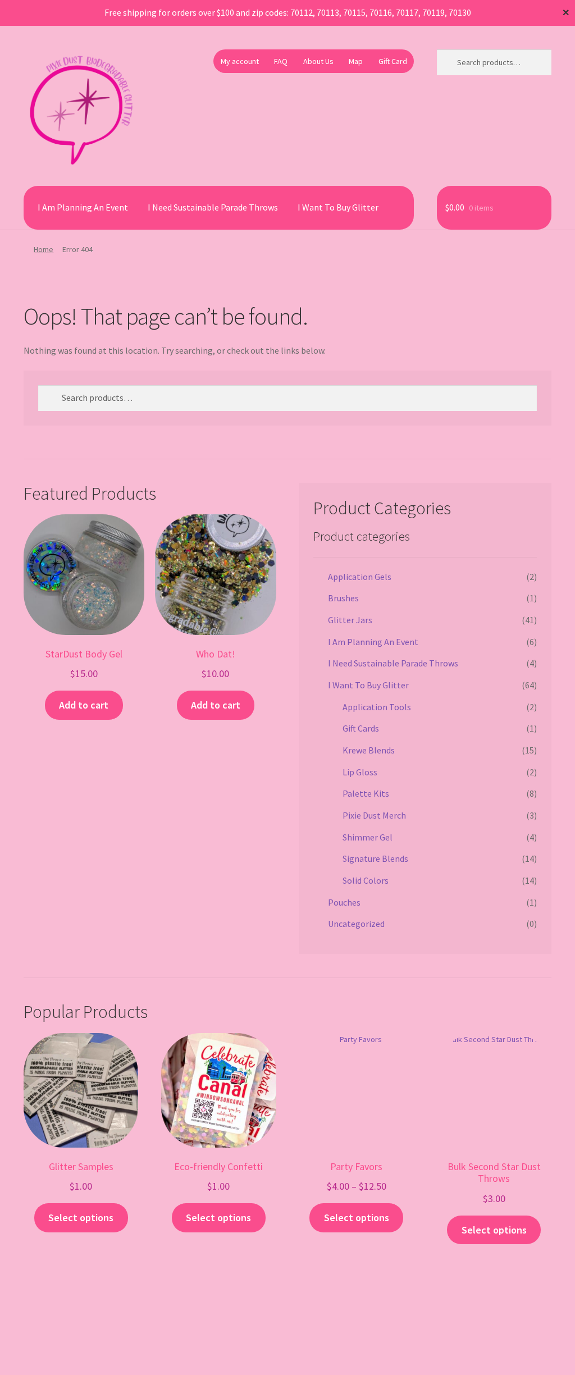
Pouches (344, 902)
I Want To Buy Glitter (338, 207)
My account (240, 61)
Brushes (343, 598)
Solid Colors (366, 880)
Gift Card (392, 61)
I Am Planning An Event (83, 207)
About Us (318, 61)
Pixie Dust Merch (374, 815)
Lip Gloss (360, 772)
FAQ (281, 61)
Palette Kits (366, 793)
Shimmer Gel (368, 837)
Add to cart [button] (83, 704)
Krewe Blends (369, 750)
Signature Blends (375, 858)
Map (356, 61)
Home (43, 249)
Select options (80, 1217)
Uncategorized (356, 923)
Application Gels (359, 576)
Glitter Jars (350, 619)
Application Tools (377, 706)
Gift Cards (361, 728)
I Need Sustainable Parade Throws (213, 207)
